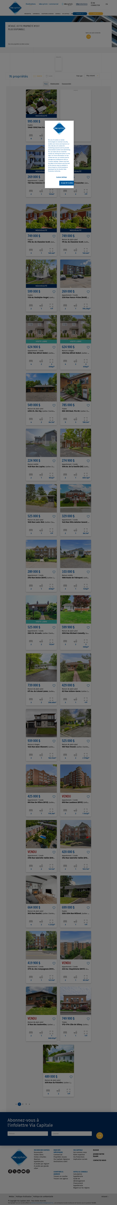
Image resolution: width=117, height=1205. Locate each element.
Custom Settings (61, 177)
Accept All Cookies (67, 183)
